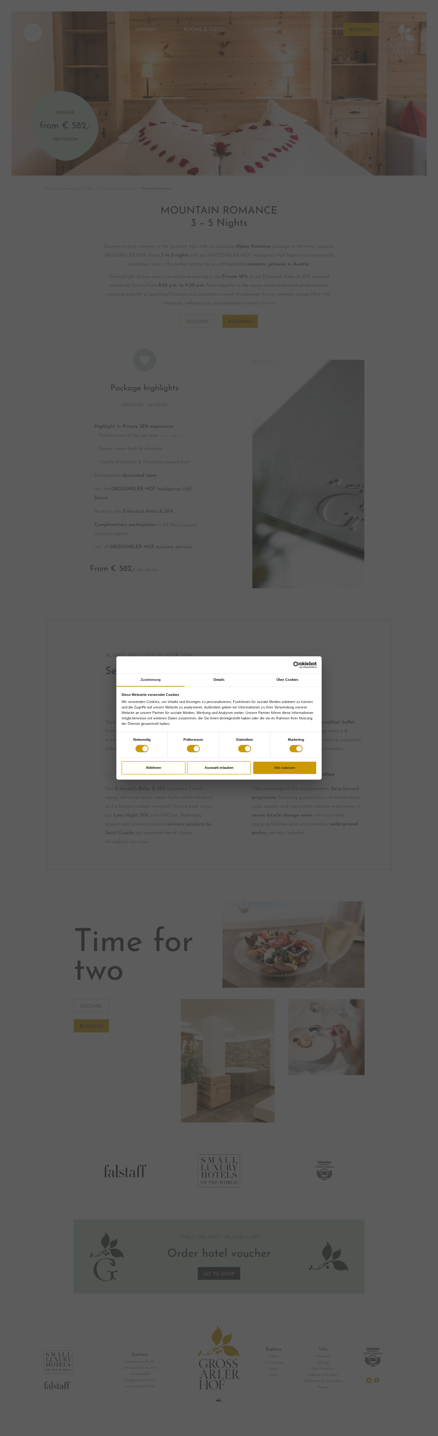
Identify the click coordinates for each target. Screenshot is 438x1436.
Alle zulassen (284, 768)
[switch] (193, 748)
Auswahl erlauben (219, 768)
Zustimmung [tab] (151, 680)
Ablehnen (153, 768)
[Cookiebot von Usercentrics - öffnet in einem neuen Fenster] (297, 664)
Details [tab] (219, 680)
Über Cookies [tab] (287, 680)
